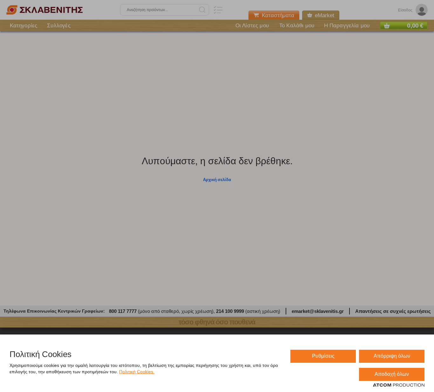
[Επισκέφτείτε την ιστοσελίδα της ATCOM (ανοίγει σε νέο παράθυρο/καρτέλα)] (398, 385)
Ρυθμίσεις (323, 356)
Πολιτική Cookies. (136, 371)
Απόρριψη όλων (392, 356)
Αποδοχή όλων (392, 374)
